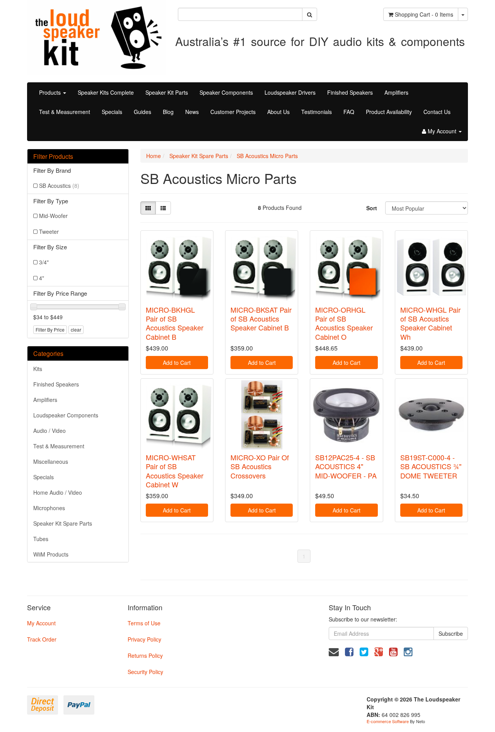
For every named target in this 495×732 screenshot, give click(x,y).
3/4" (44, 262)
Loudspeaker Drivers (290, 92)
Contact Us (437, 112)
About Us (278, 112)
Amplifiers (396, 92)
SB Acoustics (59, 185)
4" (41, 278)
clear (76, 329)
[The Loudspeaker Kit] (96, 36)
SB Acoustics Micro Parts (267, 156)
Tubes (40, 539)
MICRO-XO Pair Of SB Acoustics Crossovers (259, 466)
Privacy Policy (144, 639)
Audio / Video (49, 430)
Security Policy (145, 672)
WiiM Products (50, 554)
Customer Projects (233, 112)
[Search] (309, 14)
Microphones (49, 508)
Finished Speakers (350, 92)
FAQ (348, 112)
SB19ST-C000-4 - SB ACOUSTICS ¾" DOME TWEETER (430, 466)
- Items (424, 14)
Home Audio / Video (57, 492)
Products (50, 92)
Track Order (41, 639)
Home (153, 156)
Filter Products (53, 156)
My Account (41, 623)
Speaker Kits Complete (106, 92)
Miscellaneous (50, 461)
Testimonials (316, 112)
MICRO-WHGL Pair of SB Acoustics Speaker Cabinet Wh (430, 323)
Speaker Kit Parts (166, 92)
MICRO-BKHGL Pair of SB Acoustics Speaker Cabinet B (174, 323)
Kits (37, 369)
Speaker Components (226, 92)
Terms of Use (144, 623)
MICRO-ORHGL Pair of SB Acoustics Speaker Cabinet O (344, 323)
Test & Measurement (64, 112)
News (192, 112)
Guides (142, 112)
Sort (371, 208)
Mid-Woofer (53, 216)
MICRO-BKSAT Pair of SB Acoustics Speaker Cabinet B (261, 319)
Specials (112, 112)
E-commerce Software (388, 721)
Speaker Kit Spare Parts (62, 523)
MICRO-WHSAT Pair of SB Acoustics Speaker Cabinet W (174, 470)
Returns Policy (145, 655)
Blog (168, 112)
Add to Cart (177, 362)
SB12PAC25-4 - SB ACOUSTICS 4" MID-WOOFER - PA (346, 466)
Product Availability (389, 112)
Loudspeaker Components (65, 415)
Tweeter (49, 231)
